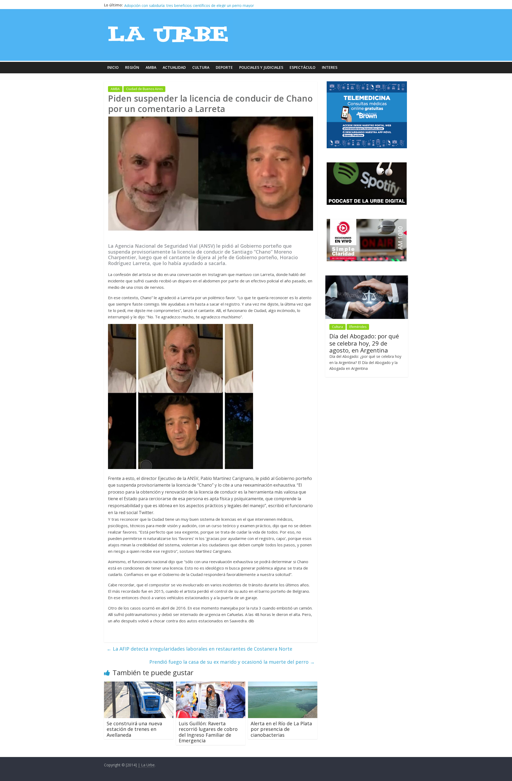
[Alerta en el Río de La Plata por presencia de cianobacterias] (282, 685)
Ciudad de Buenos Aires (144, 89)
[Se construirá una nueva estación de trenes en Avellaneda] (138, 685)
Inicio (113, 67)
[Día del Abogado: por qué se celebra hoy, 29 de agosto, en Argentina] (366, 278)
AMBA (151, 67)
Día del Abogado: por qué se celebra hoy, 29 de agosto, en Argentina (364, 343)
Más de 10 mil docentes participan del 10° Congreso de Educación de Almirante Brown (199, 4)
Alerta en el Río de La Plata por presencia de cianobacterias (281, 729)
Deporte (224, 67)
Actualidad (174, 67)
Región (132, 67)
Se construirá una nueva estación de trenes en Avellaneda (134, 729)
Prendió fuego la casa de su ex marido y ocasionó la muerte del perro (232, 662)
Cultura (200, 67)
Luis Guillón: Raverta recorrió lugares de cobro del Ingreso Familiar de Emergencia (208, 732)
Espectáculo (302, 67)
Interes (329, 67)
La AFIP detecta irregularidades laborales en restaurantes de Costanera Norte (199, 649)
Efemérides (357, 327)
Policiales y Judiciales (261, 67)
